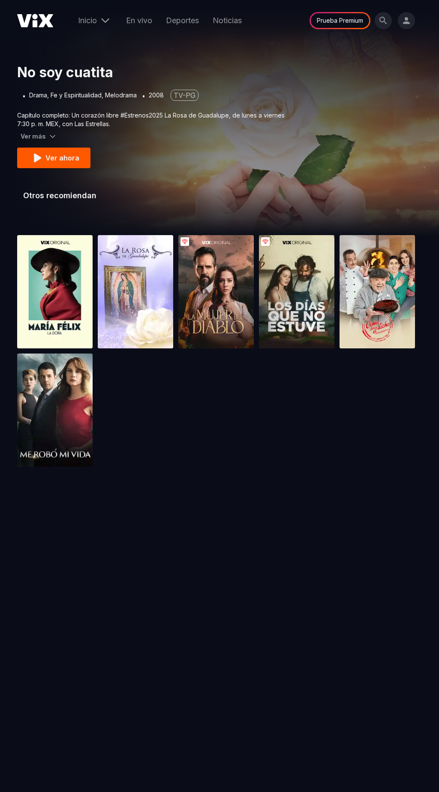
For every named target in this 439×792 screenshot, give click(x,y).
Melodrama (121, 95)
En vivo (139, 20)
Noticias (227, 20)
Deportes (182, 20)
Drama (38, 95)
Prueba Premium (340, 20)
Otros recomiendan (59, 195)
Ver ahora (62, 158)
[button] (55, 291)
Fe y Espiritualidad (76, 95)
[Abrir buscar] (383, 20)
